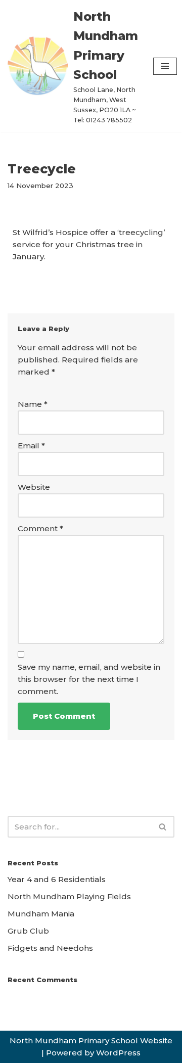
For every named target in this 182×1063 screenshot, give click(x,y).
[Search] (163, 827)
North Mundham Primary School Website (91, 1040)
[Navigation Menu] (165, 66)
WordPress (118, 1052)
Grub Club (28, 931)
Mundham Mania (41, 913)
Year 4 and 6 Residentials (57, 879)
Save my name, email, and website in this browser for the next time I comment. (89, 679)
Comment (40, 528)
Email (31, 445)
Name (33, 404)
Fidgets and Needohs (50, 948)
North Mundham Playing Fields (69, 896)
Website (34, 487)
